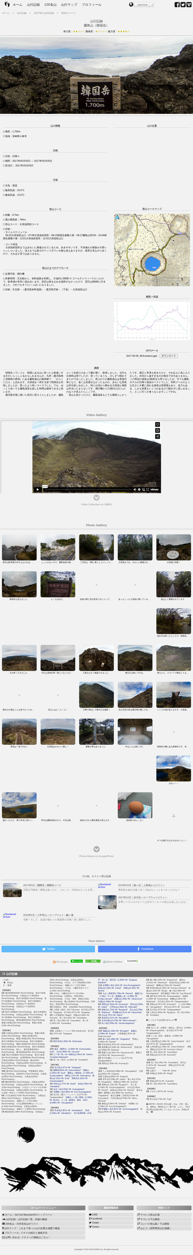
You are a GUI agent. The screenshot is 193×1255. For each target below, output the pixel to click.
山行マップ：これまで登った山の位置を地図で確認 (32, 1228)
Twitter (95, 1222)
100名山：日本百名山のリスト (21, 1223)
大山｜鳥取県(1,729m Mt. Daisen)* (118, 993)
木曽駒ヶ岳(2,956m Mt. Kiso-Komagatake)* (72, 1092)
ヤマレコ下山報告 (150, 1219)
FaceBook (96, 1218)
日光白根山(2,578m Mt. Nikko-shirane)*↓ (119, 1020)
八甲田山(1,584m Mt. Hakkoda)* (123, 1007)
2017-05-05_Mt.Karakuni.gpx (141, 356)
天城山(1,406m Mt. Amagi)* (110, 1001)
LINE (95, 1214)
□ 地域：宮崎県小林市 (15, 136)
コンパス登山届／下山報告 (154, 1223)
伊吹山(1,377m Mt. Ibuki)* (64, 1084)
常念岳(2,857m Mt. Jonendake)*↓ (68, 1110)
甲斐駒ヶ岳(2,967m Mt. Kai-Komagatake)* (120, 1109)
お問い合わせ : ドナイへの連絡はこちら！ (28, 1237)
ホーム (18, 4)
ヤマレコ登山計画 (150, 1214)
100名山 (50, 4)
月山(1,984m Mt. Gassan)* (68, 1052)
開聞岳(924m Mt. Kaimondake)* (67, 1070)
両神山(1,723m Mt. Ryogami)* (115, 1010)
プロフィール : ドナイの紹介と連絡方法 (25, 1233)
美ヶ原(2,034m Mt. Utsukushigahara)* (118, 1023)
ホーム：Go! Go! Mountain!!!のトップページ (28, 1214)
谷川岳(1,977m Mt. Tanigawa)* (67, 1067)
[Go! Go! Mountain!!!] (94, 962)
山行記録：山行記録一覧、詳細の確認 (26, 1219)
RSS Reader (63, 962)
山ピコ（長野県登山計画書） (156, 1228)
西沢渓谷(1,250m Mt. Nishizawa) (67, 1041)
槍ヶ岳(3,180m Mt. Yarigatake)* (116, 1039)
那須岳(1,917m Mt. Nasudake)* (115, 1018)
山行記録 (33, 4)
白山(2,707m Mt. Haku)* (112, 1015)
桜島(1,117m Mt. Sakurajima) (77, 1075)
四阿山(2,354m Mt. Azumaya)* (115, 1004)
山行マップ (69, 4)
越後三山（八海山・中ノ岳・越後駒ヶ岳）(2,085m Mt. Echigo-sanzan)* (120, 996)
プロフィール (92, 4)
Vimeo (95, 1226)
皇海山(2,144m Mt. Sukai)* (109, 988)
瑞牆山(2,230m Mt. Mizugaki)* (116, 1031)
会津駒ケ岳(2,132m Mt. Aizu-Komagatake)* (121, 985)
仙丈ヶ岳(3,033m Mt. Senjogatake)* (69, 1089)
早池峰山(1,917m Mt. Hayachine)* (127, 1012)
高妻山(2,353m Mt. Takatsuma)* (128, 999)
